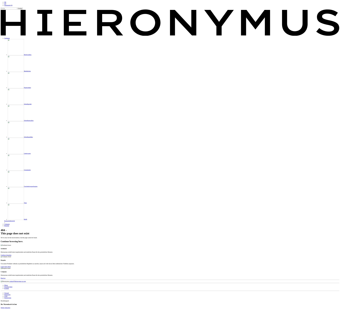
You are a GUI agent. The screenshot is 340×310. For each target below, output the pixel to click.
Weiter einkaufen (5, 307)
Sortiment (7, 38)
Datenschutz (7, 298)
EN (5, 4)
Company (7, 224)
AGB (5, 296)
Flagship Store (8, 287)
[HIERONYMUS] (170, 35)
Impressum (7, 294)
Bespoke (6, 225)
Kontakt (6, 288)
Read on (3, 278)
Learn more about (6, 266)
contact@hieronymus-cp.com (17, 281)
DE (5, 2)
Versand (6, 293)
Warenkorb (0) (8, 5)
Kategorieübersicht (9, 221)
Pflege (6, 285)
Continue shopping (6, 255)
